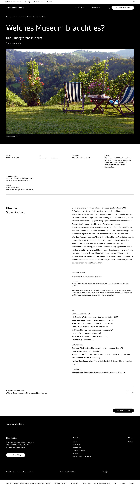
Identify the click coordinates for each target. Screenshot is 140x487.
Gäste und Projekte (79, 451)
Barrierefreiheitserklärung (102, 483)
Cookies (131, 483)
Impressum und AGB (60, 483)
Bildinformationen (12, 136)
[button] (109, 8)
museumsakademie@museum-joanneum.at (19, 190)
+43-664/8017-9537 (12, 187)
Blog (28, 2)
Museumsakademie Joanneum (15, 17)
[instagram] (106, 472)
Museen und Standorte (14, 2)
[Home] (15, 7)
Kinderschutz (86, 483)
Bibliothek (76, 453)
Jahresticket (39, 2)
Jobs (115, 483)
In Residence (77, 448)
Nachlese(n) (76, 445)
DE (134, 2)
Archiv (75, 442)
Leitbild (130, 442)
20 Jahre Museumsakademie (82, 456)
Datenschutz (75, 483)
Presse (51, 2)
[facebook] (103, 472)
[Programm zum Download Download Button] (132, 393)
